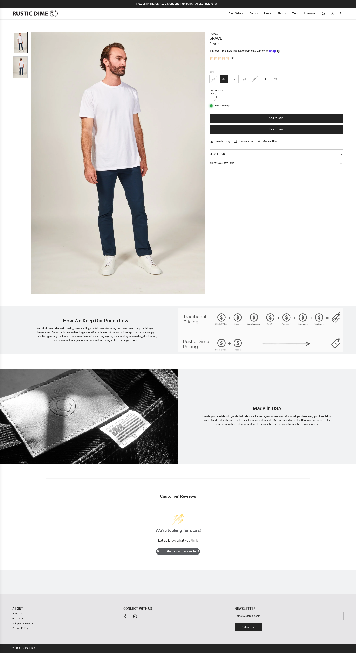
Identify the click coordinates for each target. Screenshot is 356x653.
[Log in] (332, 13)
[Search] (323, 13)
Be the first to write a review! (178, 552)
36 (254, 78)
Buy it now (276, 129)
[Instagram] (135, 616)
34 (244, 78)
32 (234, 78)
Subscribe (248, 627)
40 (275, 78)
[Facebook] (125, 616)
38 (265, 78)
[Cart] (341, 13)
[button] (34, 163)
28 (213, 78)
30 (223, 78)
